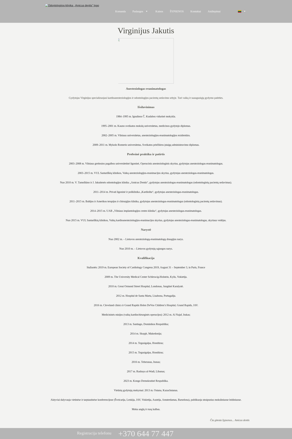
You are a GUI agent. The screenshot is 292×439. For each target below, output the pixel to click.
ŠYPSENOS (177, 11)
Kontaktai (195, 11)
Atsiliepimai (214, 11)
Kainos (159, 11)
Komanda (120, 11)
